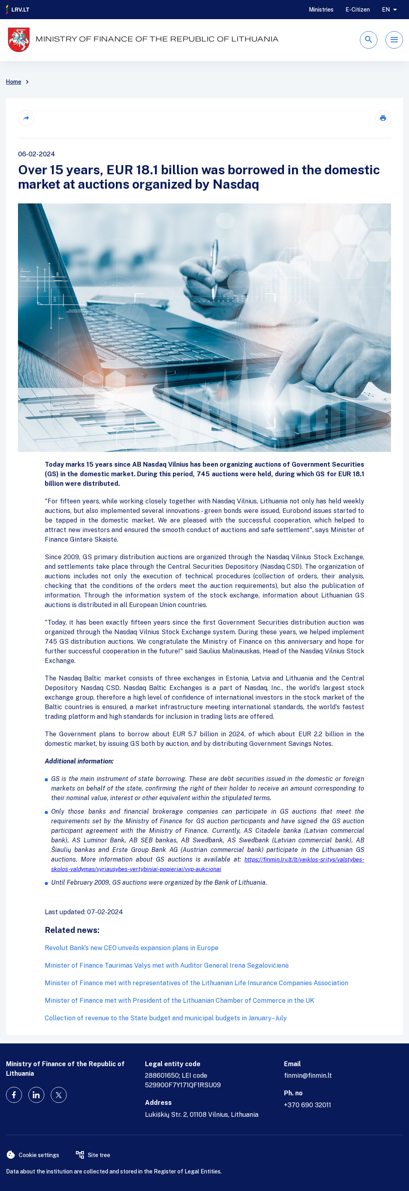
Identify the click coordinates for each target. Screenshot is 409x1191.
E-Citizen (357, 9)
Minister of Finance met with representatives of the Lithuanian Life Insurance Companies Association (196, 983)
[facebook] (14, 1095)
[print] (383, 118)
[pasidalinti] (26, 118)
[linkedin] (36, 1095)
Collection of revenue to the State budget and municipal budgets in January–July (166, 1018)
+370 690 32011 (307, 1105)
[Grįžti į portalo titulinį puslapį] (18, 9)
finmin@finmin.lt (308, 1075)
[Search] (368, 40)
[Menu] (394, 40)
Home (13, 82)
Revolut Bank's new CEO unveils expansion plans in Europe (131, 948)
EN (386, 9)
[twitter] (59, 1095)
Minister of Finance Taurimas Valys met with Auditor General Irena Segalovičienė (167, 965)
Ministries (321, 9)
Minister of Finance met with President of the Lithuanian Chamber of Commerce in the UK (179, 1000)
